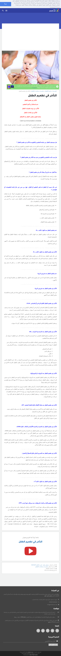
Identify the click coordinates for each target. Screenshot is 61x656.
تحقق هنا (34, 87)
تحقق (49, 622)
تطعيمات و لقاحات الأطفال (41, 566)
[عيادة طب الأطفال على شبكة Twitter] (52, 630)
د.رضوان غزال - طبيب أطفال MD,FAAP (40, 565)
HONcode (23, 617)
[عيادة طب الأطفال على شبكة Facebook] (57, 630)
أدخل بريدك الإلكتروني (50, 641)
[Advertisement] (29, 38)
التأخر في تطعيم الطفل (30, 542)
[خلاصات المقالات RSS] (38, 630)
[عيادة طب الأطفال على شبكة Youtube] (43, 630)
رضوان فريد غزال (48, 595)
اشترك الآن (52, 645)
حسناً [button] (5, 4)
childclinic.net (30, 652)
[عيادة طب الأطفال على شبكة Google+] (48, 630)
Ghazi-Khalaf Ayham (34, 654)
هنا (15, 617)
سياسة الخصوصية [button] (55, 7)
